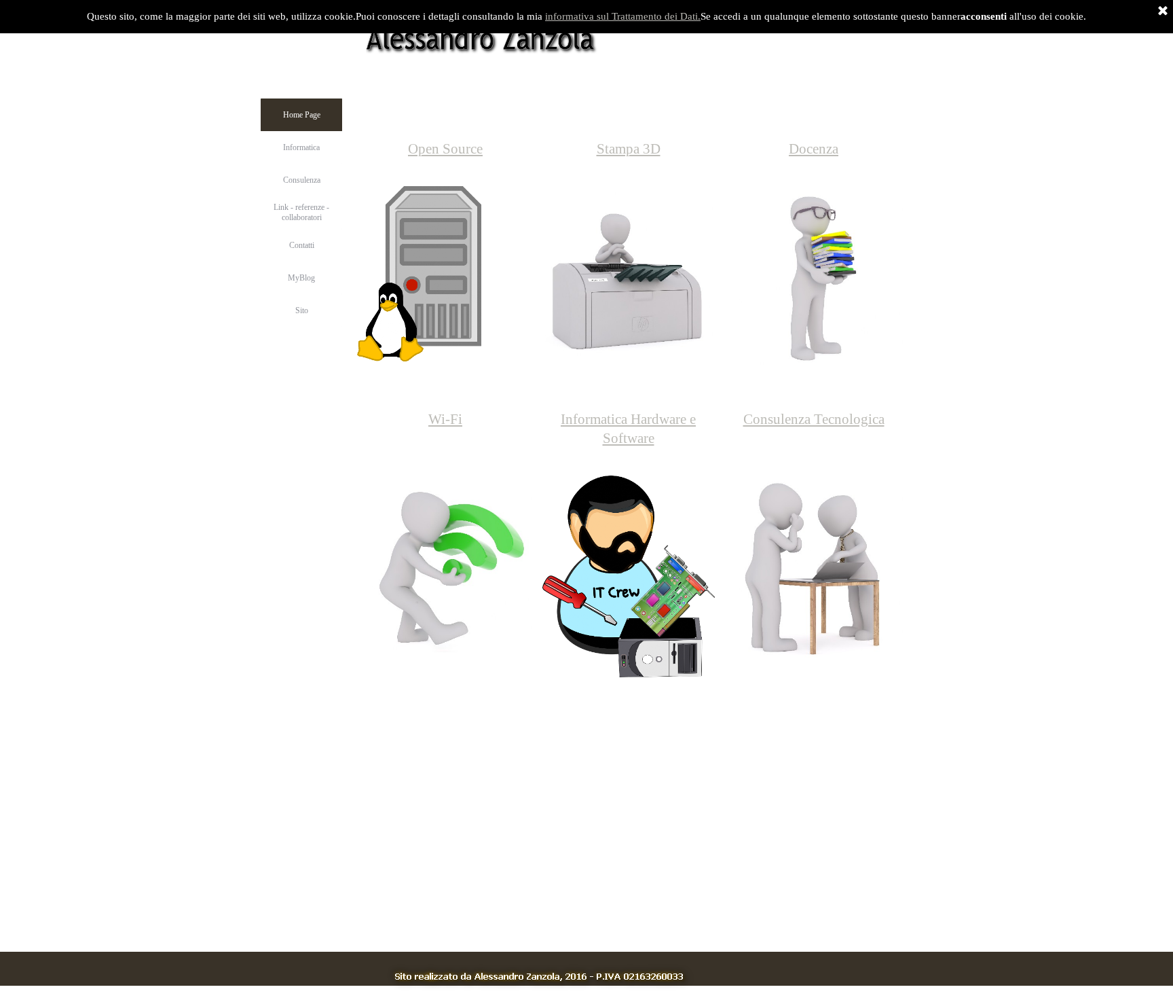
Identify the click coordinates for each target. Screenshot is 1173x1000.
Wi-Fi (445, 419)
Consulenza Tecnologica (814, 419)
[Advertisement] (536, 849)
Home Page (301, 115)
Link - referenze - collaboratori (301, 212)
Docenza (813, 149)
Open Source (445, 149)
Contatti (301, 245)
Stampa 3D (628, 149)
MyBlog (301, 278)
